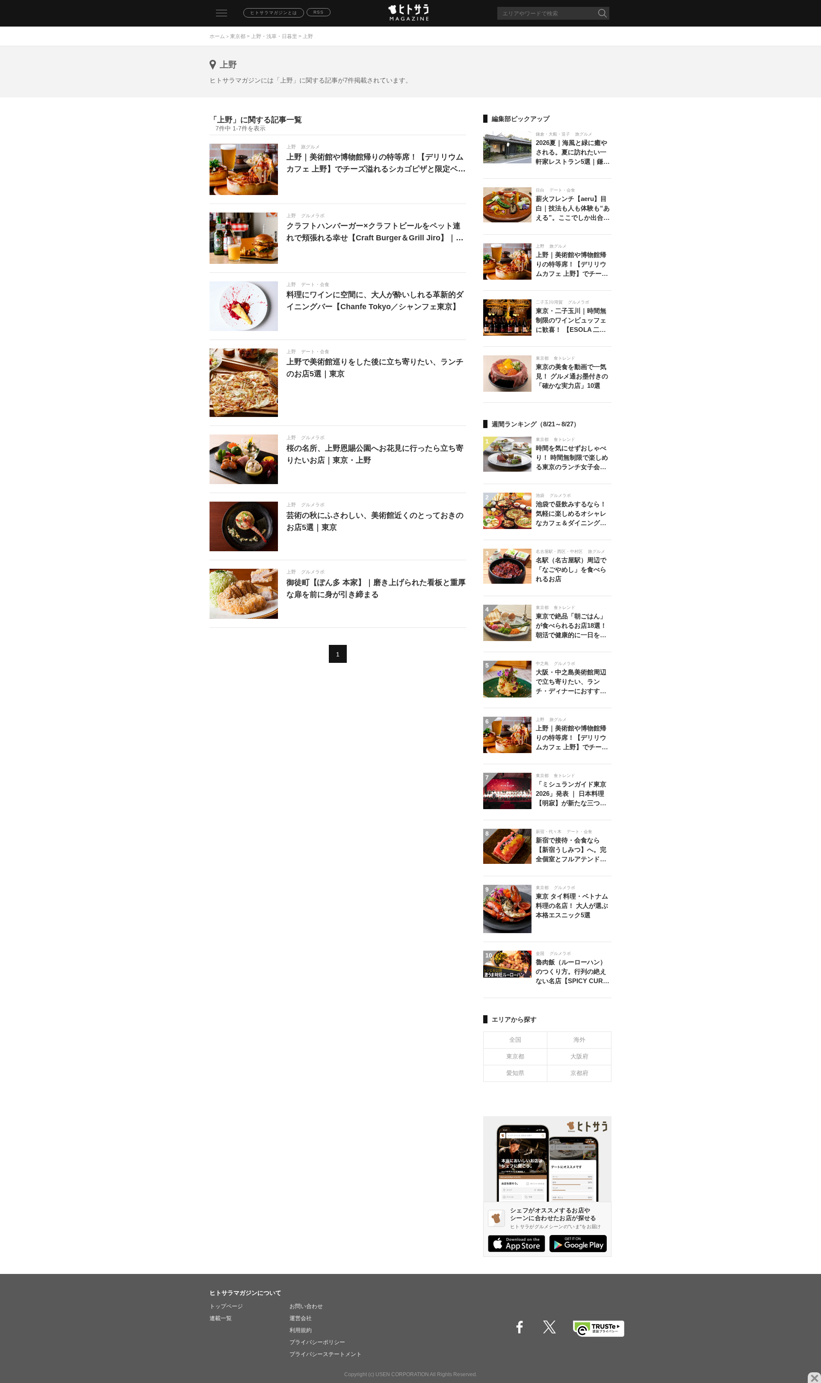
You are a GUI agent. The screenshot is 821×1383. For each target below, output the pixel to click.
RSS (318, 12)
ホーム (217, 36)
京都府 (579, 1073)
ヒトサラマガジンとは (273, 12)
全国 (515, 1039)
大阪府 (579, 1056)
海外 (579, 1039)
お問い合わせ (306, 1306)
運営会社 (300, 1318)
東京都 (237, 36)
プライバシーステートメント (325, 1354)
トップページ (226, 1306)
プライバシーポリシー (317, 1342)
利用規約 (300, 1330)
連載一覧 (221, 1318)
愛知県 (515, 1073)
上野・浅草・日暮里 (274, 36)
